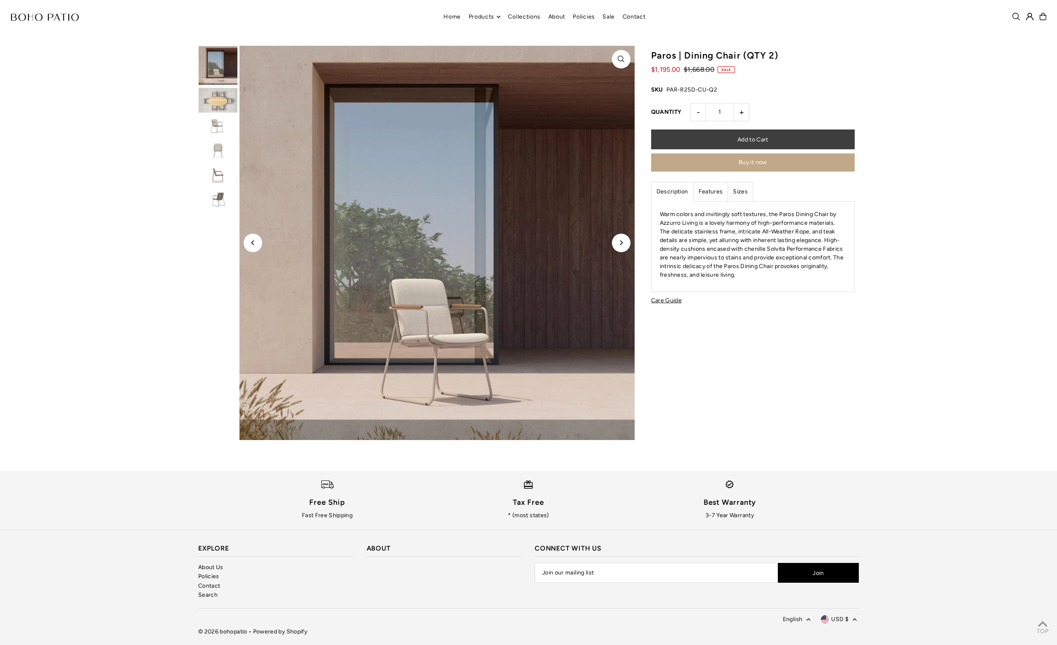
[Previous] (253, 242)
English (792, 619)
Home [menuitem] (452, 16)
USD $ (839, 619)
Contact (209, 585)
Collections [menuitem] (524, 16)
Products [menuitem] (482, 16)
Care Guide (666, 300)
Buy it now (753, 162)
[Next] (621, 242)
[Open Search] (1016, 16)
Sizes (740, 191)
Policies (208, 576)
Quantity (666, 111)
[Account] (1029, 16)
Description (672, 191)
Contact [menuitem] (634, 16)
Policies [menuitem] (584, 16)
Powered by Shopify (280, 631)
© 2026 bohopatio (222, 631)
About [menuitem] (557, 16)
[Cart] (1043, 16)
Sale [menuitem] (608, 16)
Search (208, 594)
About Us (210, 567)
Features (711, 191)
